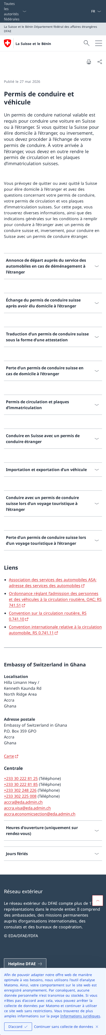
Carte (9, 756)
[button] (97, 900)
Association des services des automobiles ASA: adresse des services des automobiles (52, 582)
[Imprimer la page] (88, 61)
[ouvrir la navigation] (98, 43)
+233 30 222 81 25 (21, 778)
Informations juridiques (80, 1016)
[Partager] (99, 61)
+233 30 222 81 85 (21, 784)
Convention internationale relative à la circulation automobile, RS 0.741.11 (55, 629)
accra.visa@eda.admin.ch (27, 808)
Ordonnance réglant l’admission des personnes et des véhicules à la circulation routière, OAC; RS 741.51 (55, 599)
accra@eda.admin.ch (23, 802)
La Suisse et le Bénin (33, 43)
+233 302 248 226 (20, 790)
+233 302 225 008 (20, 796)
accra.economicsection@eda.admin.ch (39, 814)
